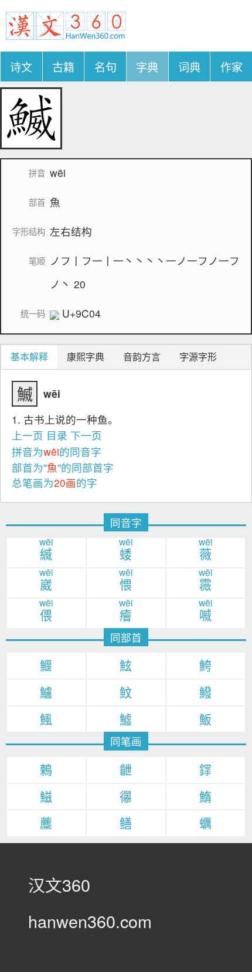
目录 (56, 435)
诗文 (21, 66)
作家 (231, 66)
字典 (147, 66)
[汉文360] (66, 24)
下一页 (86, 435)
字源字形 (198, 356)
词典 (189, 66)
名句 (105, 66)
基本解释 (29, 356)
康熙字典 (85, 356)
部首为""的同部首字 (63, 467)
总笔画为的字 (54, 482)
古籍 (63, 66)
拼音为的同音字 (56, 451)
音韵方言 (142, 356)
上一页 (27, 435)
